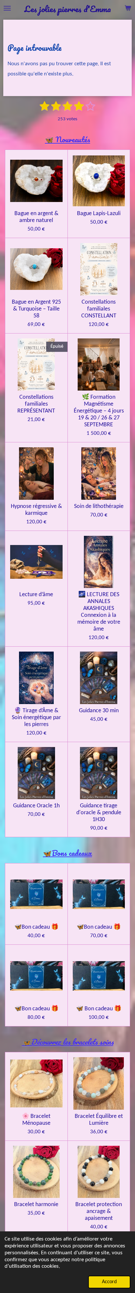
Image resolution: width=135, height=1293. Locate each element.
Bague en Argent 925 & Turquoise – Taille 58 (36, 309)
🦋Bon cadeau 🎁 (36, 927)
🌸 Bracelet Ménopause (36, 1119)
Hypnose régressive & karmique (36, 509)
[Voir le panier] (128, 8)
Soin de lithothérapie (99, 506)
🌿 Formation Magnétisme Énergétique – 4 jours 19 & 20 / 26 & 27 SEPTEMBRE (99, 411)
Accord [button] (109, 1281)
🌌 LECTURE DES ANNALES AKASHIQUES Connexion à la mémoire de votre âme (98, 612)
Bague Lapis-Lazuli (99, 214)
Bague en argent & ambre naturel (36, 217)
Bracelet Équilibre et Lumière (99, 1119)
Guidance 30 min (99, 711)
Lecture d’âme (36, 595)
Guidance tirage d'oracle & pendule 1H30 (98, 813)
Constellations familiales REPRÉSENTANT (36, 404)
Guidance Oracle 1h (36, 806)
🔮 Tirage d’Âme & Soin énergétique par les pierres (36, 718)
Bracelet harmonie (36, 1205)
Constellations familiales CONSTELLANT (98, 309)
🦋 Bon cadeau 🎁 (98, 1009)
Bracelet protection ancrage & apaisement (98, 1212)
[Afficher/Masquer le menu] (7, 8)
